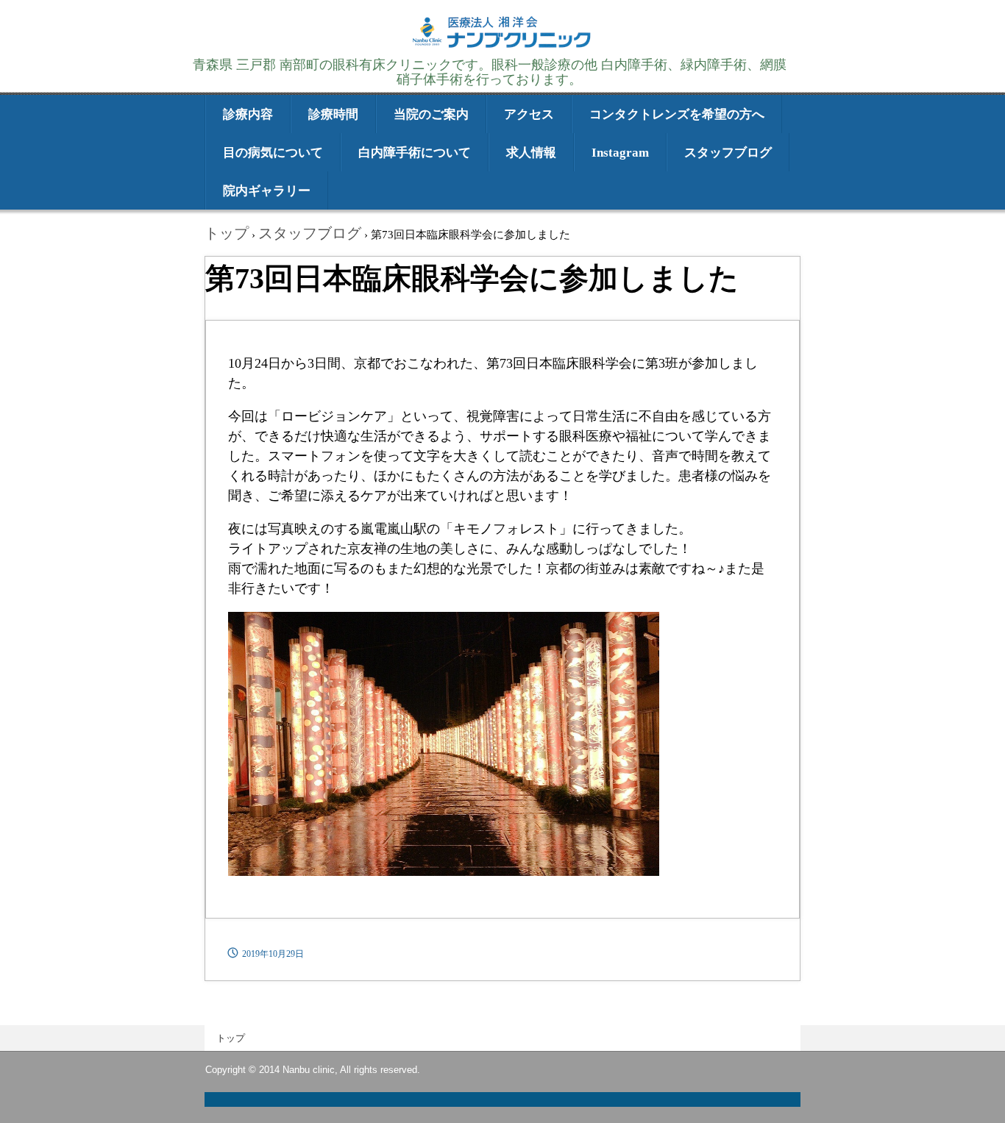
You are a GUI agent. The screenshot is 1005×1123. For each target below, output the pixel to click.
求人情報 (531, 153)
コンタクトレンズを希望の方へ (676, 114)
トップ (230, 1038)
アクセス (529, 114)
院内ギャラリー (266, 191)
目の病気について (273, 153)
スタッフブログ (728, 153)
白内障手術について (414, 153)
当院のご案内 (431, 114)
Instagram (620, 153)
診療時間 (333, 114)
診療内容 (248, 114)
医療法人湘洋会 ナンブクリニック (502, 46)
